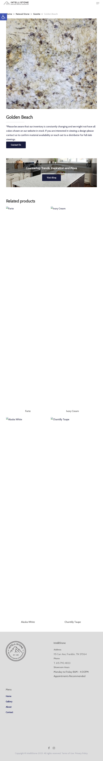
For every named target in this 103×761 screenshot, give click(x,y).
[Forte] (28, 306)
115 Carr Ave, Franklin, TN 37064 (70, 654)
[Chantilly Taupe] (72, 517)
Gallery (9, 701)
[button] (3, 16)
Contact (9, 712)
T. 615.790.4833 (62, 663)
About (9, 707)
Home (9, 14)
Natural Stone (22, 14)
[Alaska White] (28, 517)
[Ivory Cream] (72, 306)
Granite (36, 14)
